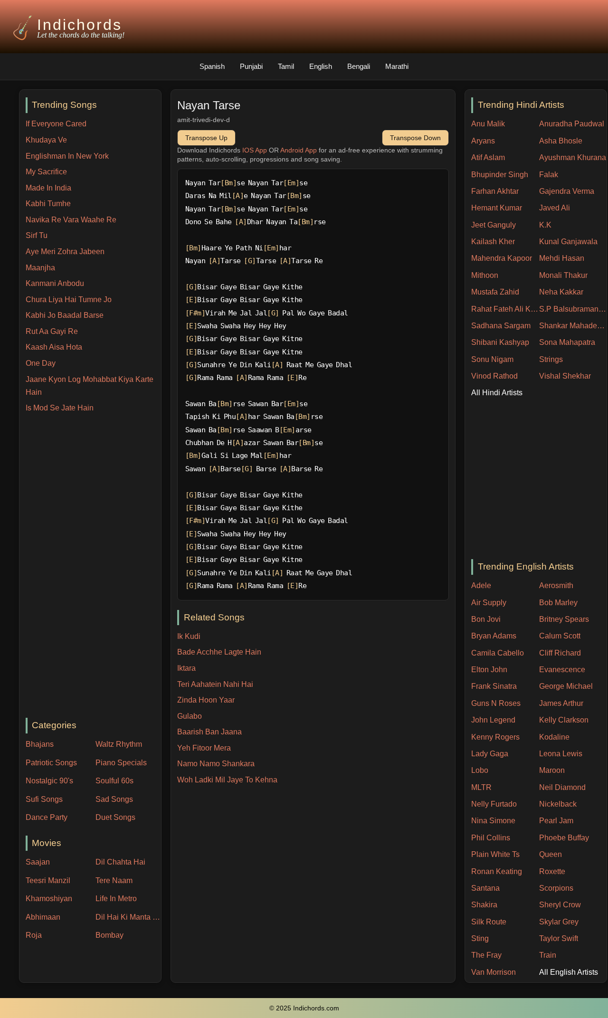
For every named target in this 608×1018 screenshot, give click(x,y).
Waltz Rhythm (118, 744)
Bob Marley (558, 603)
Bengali (358, 66)
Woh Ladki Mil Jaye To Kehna (227, 780)
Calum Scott (559, 636)
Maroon (552, 770)
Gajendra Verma (566, 191)
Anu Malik (488, 124)
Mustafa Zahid (495, 292)
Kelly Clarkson (564, 720)
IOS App (254, 150)
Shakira (484, 905)
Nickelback (558, 804)
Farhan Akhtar (495, 191)
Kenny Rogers (495, 737)
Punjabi (251, 66)
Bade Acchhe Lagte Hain (219, 652)
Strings (551, 359)
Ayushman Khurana (572, 157)
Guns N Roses (496, 703)
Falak (548, 175)
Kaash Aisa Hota (54, 347)
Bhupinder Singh (499, 175)
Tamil (286, 66)
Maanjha (40, 268)
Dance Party (46, 817)
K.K (545, 225)
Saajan (38, 862)
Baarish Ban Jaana (209, 732)
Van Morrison (493, 972)
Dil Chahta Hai (120, 862)
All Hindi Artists (496, 393)
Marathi (396, 66)
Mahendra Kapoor (501, 258)
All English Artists (568, 972)
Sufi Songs (44, 799)
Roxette (552, 871)
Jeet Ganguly (493, 225)
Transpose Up (206, 138)
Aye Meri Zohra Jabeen (65, 251)
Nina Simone (493, 821)
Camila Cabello (497, 653)
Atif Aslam (488, 157)
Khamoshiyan (49, 898)
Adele (481, 585)
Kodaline (554, 737)
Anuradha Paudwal (571, 124)
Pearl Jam (556, 821)
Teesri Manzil (48, 880)
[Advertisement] (93, 566)
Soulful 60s (114, 781)
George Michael (566, 686)
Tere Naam (114, 880)
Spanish (212, 66)
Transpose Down (415, 138)
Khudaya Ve (46, 140)
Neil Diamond (562, 787)
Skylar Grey (559, 922)
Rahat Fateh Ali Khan (505, 309)
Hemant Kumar (496, 208)
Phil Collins (490, 838)
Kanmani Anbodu (55, 283)
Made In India (48, 188)
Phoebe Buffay (564, 838)
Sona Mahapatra (567, 342)
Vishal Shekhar (565, 376)
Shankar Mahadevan (573, 326)
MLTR (481, 787)
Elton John (489, 670)
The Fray (486, 955)
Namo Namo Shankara (216, 764)
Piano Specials (121, 763)
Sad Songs (114, 799)
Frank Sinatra (494, 686)
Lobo (479, 770)
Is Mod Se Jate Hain (60, 408)
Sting (480, 938)
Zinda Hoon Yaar (206, 700)
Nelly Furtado (494, 804)
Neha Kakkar (561, 292)
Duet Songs (115, 817)
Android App (298, 150)
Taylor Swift (558, 938)
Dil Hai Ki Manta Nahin (128, 917)
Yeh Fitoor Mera (204, 748)
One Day (41, 363)
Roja (34, 935)
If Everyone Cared (56, 124)
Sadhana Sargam (501, 326)
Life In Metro (116, 898)
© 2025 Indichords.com (304, 1008)
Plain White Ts (495, 854)
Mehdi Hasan (561, 258)
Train (547, 955)
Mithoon (484, 275)
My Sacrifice (46, 172)
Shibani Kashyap (500, 342)
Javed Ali (554, 208)
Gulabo (189, 716)
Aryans (483, 141)
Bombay (109, 935)
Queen (550, 854)
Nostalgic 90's (49, 781)
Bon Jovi (486, 619)
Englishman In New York (67, 156)
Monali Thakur (563, 275)
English (320, 66)
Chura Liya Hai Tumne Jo (69, 299)
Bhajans (40, 744)
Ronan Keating (496, 871)
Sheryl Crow (560, 905)
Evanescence (562, 670)
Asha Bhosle (560, 141)
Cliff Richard (560, 653)
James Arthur (561, 703)
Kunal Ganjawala (568, 242)
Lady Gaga (489, 754)
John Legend (493, 720)
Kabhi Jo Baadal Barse (65, 315)
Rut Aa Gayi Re (52, 331)
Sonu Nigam (492, 359)
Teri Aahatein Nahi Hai (215, 684)
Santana (485, 888)
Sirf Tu (37, 235)
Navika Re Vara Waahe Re (71, 220)
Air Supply (488, 603)
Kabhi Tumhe (48, 204)
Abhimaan (43, 917)
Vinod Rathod (494, 376)
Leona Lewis (560, 754)
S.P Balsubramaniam (573, 309)
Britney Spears (564, 619)
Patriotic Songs (51, 763)
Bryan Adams (493, 636)
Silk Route (488, 922)
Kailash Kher (493, 242)
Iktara (186, 668)
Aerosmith (556, 585)
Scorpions (556, 888)
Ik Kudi (188, 636)
